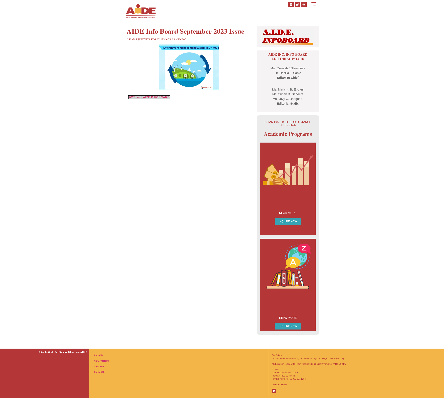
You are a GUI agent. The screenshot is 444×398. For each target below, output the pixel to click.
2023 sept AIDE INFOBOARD (149, 97)
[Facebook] (274, 391)
